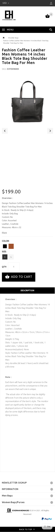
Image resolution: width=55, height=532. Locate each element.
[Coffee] (11, 246)
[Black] (4, 246)
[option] (27, 100)
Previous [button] (5, 131)
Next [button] (50, 131)
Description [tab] (27, 290)
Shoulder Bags (13, 38)
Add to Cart (21, 277)
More (4, 232)
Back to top (26, 529)
